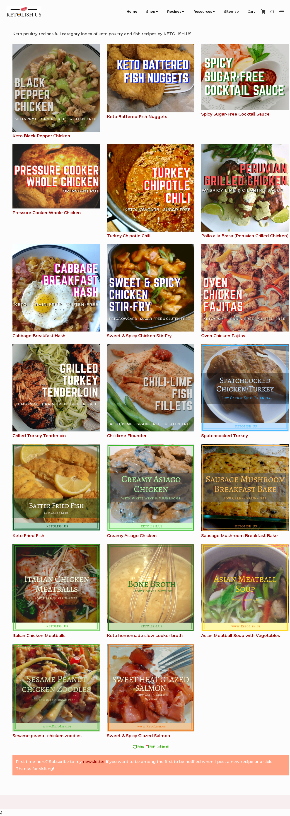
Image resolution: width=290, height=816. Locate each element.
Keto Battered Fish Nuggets (137, 116)
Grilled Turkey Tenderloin (39, 435)
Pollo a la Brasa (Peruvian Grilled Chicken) (245, 235)
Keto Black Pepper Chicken (41, 135)
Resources (202, 12)
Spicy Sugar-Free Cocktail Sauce (235, 114)
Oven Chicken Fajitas (223, 335)
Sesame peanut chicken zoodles (47, 735)
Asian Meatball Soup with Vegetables (240, 635)
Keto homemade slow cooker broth (145, 635)
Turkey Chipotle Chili (128, 235)
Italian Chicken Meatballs (38, 635)
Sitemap (231, 12)
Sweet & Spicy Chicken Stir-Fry (139, 335)
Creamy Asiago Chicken (132, 535)
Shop (150, 12)
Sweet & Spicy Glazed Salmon (138, 735)
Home (132, 12)
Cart (251, 12)
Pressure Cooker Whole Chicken (46, 212)
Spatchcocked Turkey (224, 435)
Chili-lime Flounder (127, 435)
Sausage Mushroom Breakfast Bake (239, 535)
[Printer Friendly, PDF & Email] (150, 746)
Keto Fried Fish (28, 535)
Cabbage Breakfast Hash (38, 335)
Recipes (174, 12)
